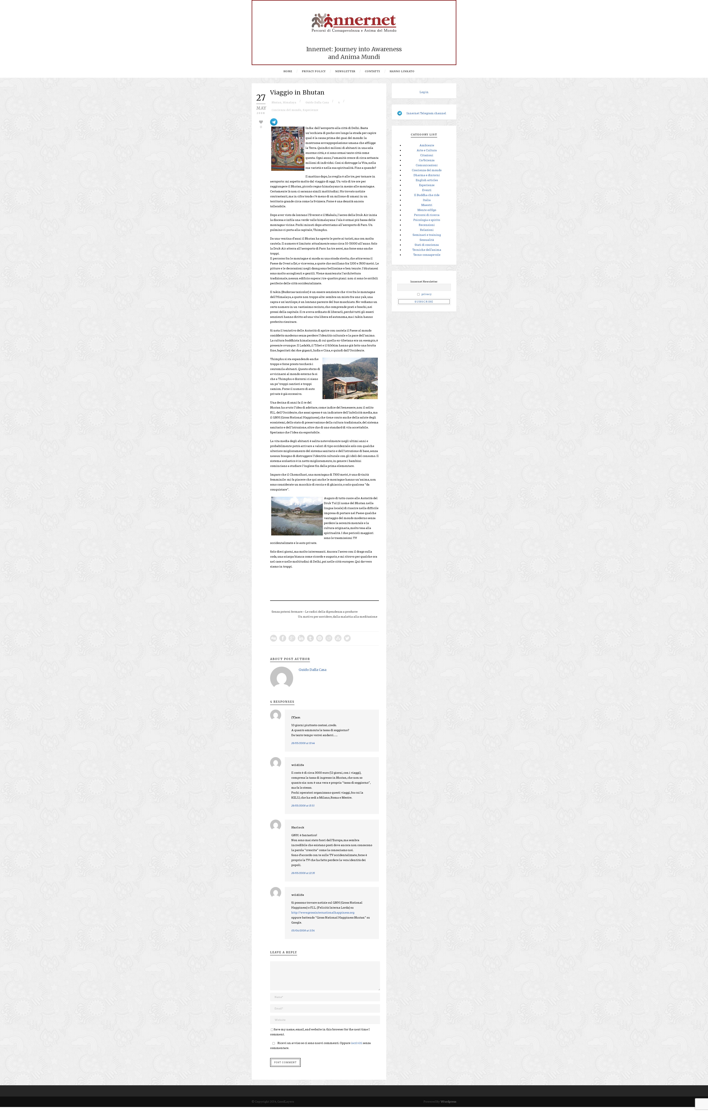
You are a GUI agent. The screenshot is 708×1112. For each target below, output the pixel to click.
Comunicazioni (427, 165)
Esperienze (310, 110)
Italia (427, 200)
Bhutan (276, 102)
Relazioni (427, 230)
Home (288, 71)
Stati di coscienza (427, 245)
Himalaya (289, 102)
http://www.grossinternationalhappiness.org (322, 912)
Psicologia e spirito (426, 220)
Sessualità (427, 240)
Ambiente (426, 145)
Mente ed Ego (426, 210)
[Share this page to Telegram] (273, 121)
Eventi (426, 190)
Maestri (426, 205)
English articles (427, 180)
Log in (424, 92)
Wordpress (448, 1101)
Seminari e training (427, 235)
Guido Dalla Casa (317, 102)
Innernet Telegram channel (426, 113)
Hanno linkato (402, 71)
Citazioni (426, 155)
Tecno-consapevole (426, 254)
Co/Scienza (427, 160)
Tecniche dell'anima (426, 250)
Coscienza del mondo (286, 110)
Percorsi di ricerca (427, 215)
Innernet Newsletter (424, 281)
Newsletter (345, 71)
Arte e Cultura (427, 150)
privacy (426, 294)
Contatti (372, 71)
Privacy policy (314, 71)
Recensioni (427, 225)
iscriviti (356, 1043)
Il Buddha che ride (427, 195)
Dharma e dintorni (427, 175)
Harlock (297, 827)
